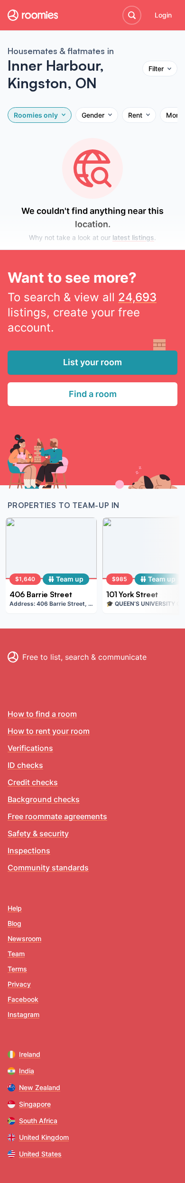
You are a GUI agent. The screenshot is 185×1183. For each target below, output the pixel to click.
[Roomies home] (33, 15)
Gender (93, 115)
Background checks (44, 799)
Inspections (29, 850)
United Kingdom (44, 1137)
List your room (92, 362)
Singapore (35, 1104)
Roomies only (36, 115)
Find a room (93, 394)
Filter (156, 69)
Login (163, 15)
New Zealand (39, 1087)
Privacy (19, 984)
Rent (135, 115)
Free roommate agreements (57, 816)
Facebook (23, 999)
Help (15, 908)
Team (16, 954)
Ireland (29, 1054)
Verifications (30, 748)
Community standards (48, 867)
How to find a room (42, 714)
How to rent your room (49, 731)
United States (40, 1154)
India (26, 1071)
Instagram (23, 1014)
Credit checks (33, 782)
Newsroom (24, 938)
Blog (14, 923)
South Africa (38, 1121)
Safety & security (38, 833)
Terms (17, 969)
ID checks (25, 765)
